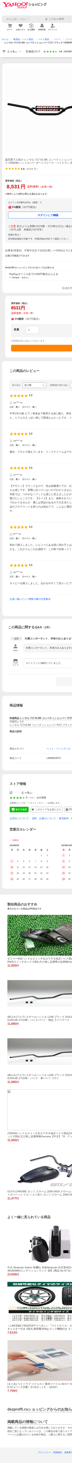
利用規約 (57, 1452)
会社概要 (41, 797)
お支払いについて (19, 818)
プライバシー (44, 1452)
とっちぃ (26, 792)
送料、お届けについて (44, 818)
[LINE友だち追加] (19, 809)
